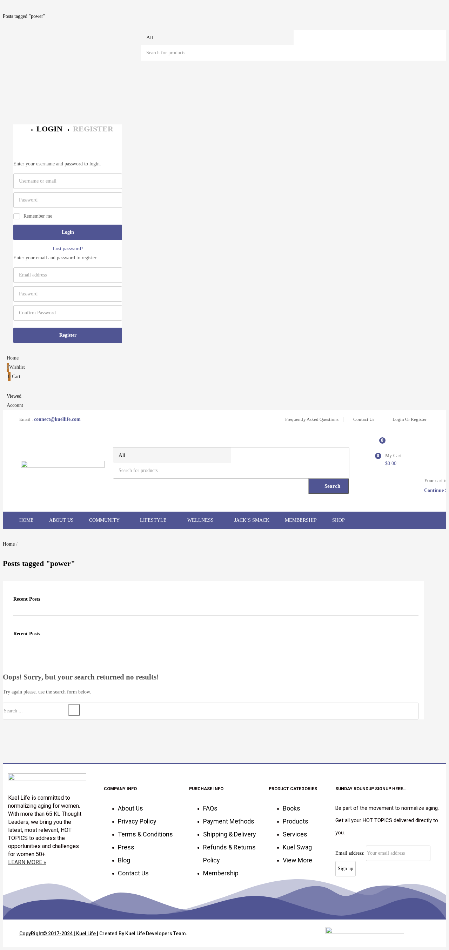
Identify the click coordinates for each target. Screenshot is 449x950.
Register (67, 335)
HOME (26, 520)
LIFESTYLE (154, 520)
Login (68, 232)
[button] (224, 376)
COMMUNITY (105, 520)
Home (9, 544)
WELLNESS (201, 520)
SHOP (339, 520)
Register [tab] (93, 128)
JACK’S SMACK (251, 520)
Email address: (350, 853)
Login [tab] (49, 128)
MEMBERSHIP (301, 520)
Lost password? (68, 248)
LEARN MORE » (27, 862)
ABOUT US (61, 520)
